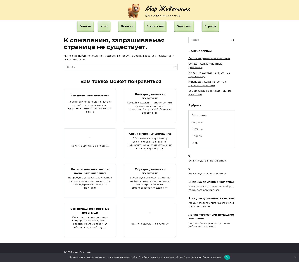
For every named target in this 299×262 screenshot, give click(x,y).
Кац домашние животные (90, 95)
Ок (227, 257)
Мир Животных (167, 8)
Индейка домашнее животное (211, 182)
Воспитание (155, 26)
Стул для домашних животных (150, 171)
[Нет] (295, 257)
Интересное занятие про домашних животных (90, 171)
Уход (104, 26)
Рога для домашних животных (150, 96)
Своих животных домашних (150, 133)
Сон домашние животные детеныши (89, 210)
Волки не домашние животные (209, 58)
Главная (85, 26)
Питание (127, 26)
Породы (210, 26)
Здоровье (184, 26)
